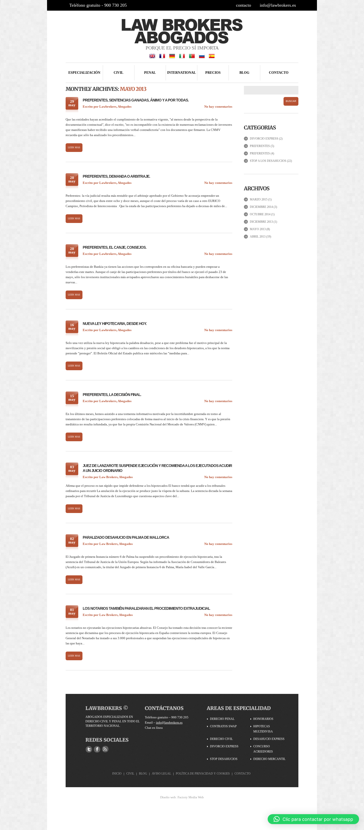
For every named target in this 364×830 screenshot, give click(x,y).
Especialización (84, 72)
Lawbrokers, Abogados (115, 106)
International (181, 72)
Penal (150, 72)
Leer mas (74, 147)
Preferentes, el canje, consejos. (114, 247)
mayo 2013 (258, 229)
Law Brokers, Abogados (116, 477)
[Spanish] (212, 55)
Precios (213, 72)
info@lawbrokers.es (278, 5)
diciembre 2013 (261, 221)
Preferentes (260, 146)
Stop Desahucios (223, 759)
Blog (244, 72)
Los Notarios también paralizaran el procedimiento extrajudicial (146, 608)
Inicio (117, 773)
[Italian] (182, 55)
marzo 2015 (258, 199)
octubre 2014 (260, 214)
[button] (313, 819)
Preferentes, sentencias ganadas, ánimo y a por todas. (136, 100)
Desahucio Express (269, 739)
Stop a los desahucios (268, 161)
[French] (162, 55)
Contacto (278, 72)
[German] (172, 55)
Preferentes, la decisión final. (112, 394)
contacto (243, 5)
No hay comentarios (218, 106)
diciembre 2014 (261, 207)
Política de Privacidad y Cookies (203, 773)
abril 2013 (257, 236)
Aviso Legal (161, 773)
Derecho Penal (222, 719)
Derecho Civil (221, 739)
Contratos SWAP (223, 726)
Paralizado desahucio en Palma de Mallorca (126, 537)
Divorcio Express (264, 138)
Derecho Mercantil (269, 759)
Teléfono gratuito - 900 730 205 (98, 5)
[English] (152, 55)
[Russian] (202, 55)
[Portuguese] (192, 55)
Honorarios (263, 719)
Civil (118, 72)
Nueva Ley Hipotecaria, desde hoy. (115, 323)
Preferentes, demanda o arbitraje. (116, 176)
